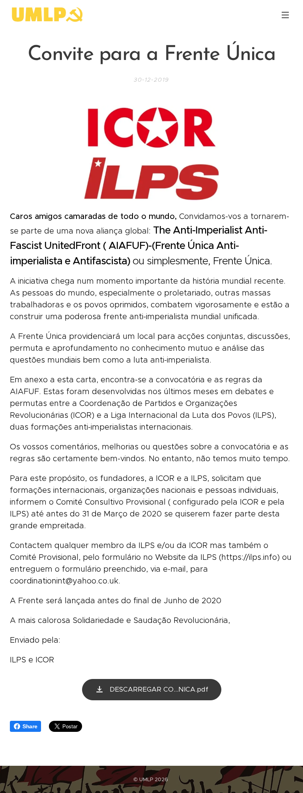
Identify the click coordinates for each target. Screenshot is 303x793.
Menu (285, 14)
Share (29, 726)
